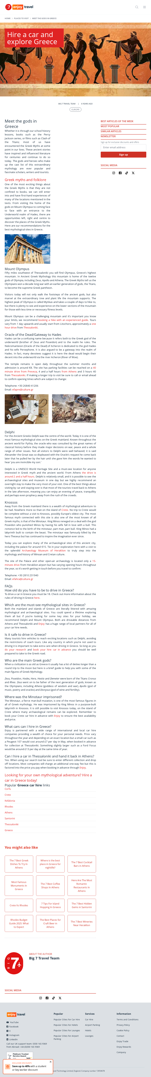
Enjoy (41, 623)
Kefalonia (10, 800)
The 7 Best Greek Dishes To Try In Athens (19, 864)
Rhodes (9, 806)
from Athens (69, 371)
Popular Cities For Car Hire (67, 1019)
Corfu (8, 789)
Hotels (88, 1030)
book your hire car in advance (52, 649)
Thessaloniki (31, 327)
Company (121, 1052)
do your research (15, 649)
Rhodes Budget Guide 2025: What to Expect (19, 923)
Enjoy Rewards (124, 1046)
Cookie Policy (123, 1030)
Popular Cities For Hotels (66, 1025)
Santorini (10, 818)
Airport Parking (92, 1025)
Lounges (89, 1035)
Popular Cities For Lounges (67, 1030)
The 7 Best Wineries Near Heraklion (82, 923)
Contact (120, 1035)
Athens (9, 812)
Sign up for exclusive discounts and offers (120, 142)
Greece (9, 830)
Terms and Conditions (127, 1019)
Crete (64, 510)
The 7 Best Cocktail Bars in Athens (81, 864)
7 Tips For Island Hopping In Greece (50, 905)
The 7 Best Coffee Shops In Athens (50, 885)
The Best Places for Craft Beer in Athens (50, 923)
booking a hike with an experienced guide (63, 320)
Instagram (14, 1035)
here (37, 597)
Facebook (13, 1026)
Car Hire (89, 1019)
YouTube (14, 1022)
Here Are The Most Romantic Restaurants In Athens (81, 886)
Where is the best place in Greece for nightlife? (50, 864)
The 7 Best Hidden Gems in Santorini (82, 905)
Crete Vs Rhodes (19, 905)
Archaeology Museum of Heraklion (44, 550)
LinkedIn (13, 1039)
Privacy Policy (123, 1025)
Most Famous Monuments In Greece (19, 885)
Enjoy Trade (122, 1041)
